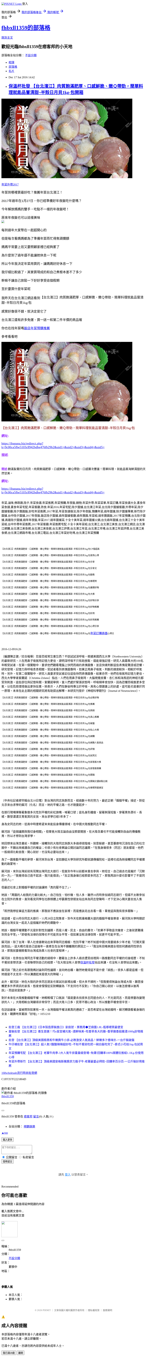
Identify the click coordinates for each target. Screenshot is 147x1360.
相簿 (11, 62)
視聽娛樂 (29, 1126)
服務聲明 (107, 1310)
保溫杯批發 (87, 962)
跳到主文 (7, 37)
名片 (11, 71)
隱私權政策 (93, 1310)
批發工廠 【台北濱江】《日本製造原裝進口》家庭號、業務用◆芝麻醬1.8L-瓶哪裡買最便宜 (66, 1027)
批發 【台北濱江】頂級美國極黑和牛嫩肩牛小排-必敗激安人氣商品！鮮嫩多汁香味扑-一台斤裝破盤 (71, 1040)
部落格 (13, 66)
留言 (36, 1116)
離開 (20, 1353)
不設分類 (31, 55)
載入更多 (7, 1139)
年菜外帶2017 (10, 184)
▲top (4, 1132)
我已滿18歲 (9, 1353)
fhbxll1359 (7, 1096)
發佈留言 (7, 1161)
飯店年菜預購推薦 (37, 328)
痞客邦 (28, 1116)
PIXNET (47, 1310)
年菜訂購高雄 (99, 633)
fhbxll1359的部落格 (25, 27)
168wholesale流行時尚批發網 (19, 1072)
